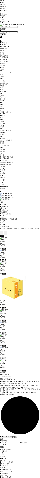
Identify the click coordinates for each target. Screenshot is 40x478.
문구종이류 (3, 48)
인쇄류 (2, 95)
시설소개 (2, 174)
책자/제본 (3, 97)
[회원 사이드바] (1, 439)
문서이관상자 (4, 91)
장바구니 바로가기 (5, 464)
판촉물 (2, 155)
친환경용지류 (4, 56)
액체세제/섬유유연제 (6, 112)
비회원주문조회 (4, 21)
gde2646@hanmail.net (22, 387)
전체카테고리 (5, 46)
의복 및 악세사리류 (5, 73)
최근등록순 (3, 228)
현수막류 (2, 99)
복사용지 (2, 50)
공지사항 (2, 170)
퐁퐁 (1, 110)
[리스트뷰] (1, 236)
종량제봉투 (3, 132)
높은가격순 (24, 228)
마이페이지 (3, 451)
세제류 (2, 108)
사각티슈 (2, 65)
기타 (1, 71)
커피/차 (2, 127)
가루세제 (2, 114)
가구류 (2, 80)
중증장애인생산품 (5, 159)
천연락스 (2, 116)
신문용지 (2, 54)
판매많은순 (10, 228)
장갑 (1, 74)
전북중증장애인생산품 (6, 157)
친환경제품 (3, 160)
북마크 (2, 1)
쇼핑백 (2, 101)
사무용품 (2, 82)
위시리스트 (3, 14)
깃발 (1, 106)
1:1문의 (2, 19)
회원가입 (4, 3)
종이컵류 (2, 138)
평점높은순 (31, 228)
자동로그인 (5, 444)
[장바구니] (3, 249)
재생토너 (2, 144)
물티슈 (2, 67)
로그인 (3, 4)
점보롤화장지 (4, 59)
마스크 (2, 69)
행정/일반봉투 (4, 84)
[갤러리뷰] (3, 236)
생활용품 (2, 149)
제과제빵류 (3, 125)
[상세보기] (1, 248)
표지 (1, 87)
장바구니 (2, 12)
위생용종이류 (4, 58)
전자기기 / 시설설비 (6, 140)
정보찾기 (8, 449)
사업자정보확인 (10, 394)
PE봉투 (2, 134)
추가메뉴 (4, 10)
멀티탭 (2, 142)
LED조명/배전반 (5, 145)
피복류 (2, 76)
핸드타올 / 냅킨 (4, 61)
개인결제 (2, 16)
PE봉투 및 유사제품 (6, 130)
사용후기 (2, 181)
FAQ (1, 17)
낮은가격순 (17, 228)
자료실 (2, 172)
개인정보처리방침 (5, 376)
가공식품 (2, 123)
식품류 (2, 121)
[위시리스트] (5, 249)
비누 (1, 117)
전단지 (2, 102)
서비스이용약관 (4, 374)
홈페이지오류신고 (5, 378)
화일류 (2, 86)
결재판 (2, 89)
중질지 (2, 52)
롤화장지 (2, 63)
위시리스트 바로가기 (6, 471)
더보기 (2, 201)
